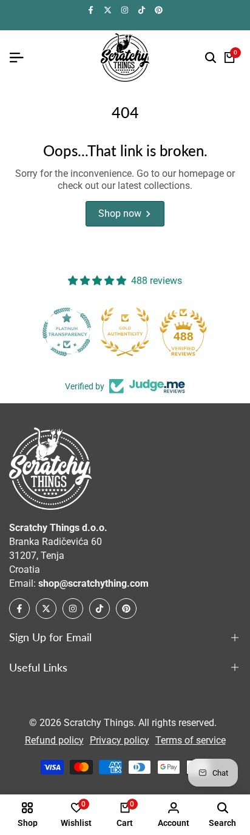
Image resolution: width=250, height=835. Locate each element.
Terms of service (190, 740)
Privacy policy (119, 740)
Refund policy (54, 740)
